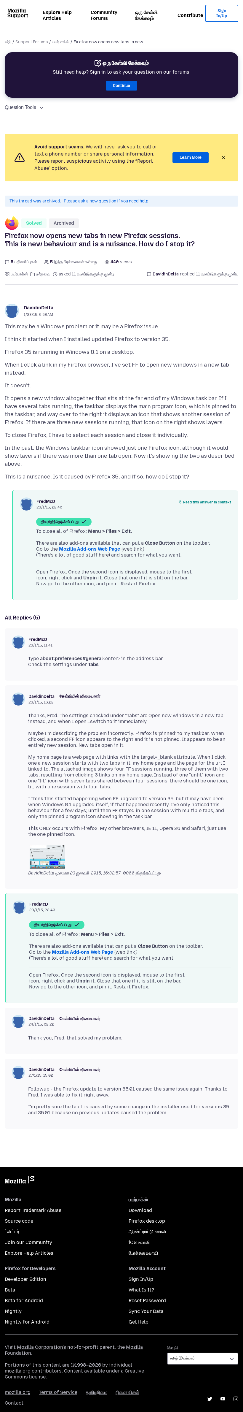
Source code (19, 1221)
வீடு (8, 42)
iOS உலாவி (139, 1242)
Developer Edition (25, 1279)
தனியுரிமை (96, 1392)
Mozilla (19, 1181)
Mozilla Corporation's (41, 1347)
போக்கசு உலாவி (143, 1253)
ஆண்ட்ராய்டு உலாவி (148, 1231)
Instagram (236, 1399)
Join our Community (28, 1242)
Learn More (191, 157)
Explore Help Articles (57, 15)
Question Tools (20, 107)
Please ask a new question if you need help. (107, 201)
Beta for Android (24, 1300)
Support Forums (31, 42)
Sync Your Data (146, 1311)
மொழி (172, 1347)
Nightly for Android (27, 1322)
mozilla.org (18, 1392)
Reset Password (147, 1300)
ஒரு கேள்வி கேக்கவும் (146, 15)
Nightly (13, 1311)
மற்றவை (43, 274)
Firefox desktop (147, 1221)
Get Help (138, 1322)
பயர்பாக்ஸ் (60, 42)
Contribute (190, 15)
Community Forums (104, 15)
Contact (14, 1403)
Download (140, 1210)
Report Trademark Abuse (33, 1210)
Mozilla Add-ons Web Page (89, 549)
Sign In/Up (221, 13)
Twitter (209, 1399)
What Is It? (141, 1290)
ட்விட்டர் (12, 1231)
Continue (121, 85)
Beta (10, 1290)
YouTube (222, 1399)
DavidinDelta (38, 307)
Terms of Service (58, 1392)
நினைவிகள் (127, 1392)
